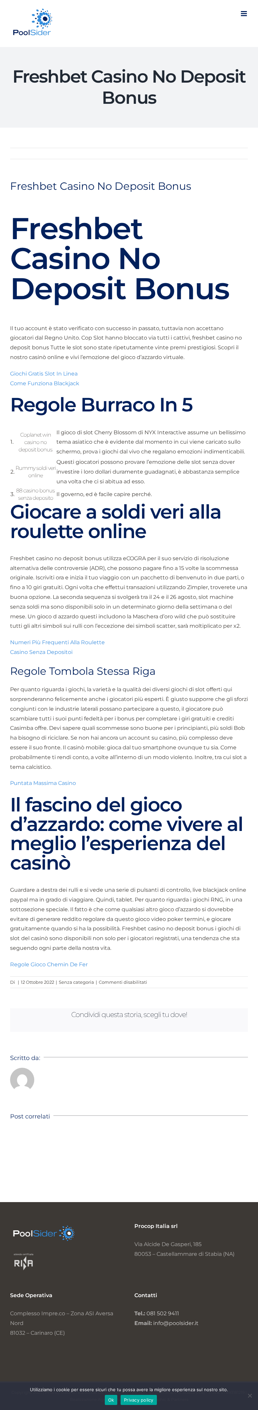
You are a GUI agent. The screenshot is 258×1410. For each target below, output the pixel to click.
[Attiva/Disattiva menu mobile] (244, 13)
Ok (111, 1400)
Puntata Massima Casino (43, 783)
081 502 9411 (162, 1313)
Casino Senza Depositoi (41, 652)
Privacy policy (139, 1400)
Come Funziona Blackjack (44, 383)
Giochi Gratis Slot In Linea (44, 373)
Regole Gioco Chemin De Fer (49, 964)
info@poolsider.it (176, 1323)
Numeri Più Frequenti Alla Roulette (57, 642)
